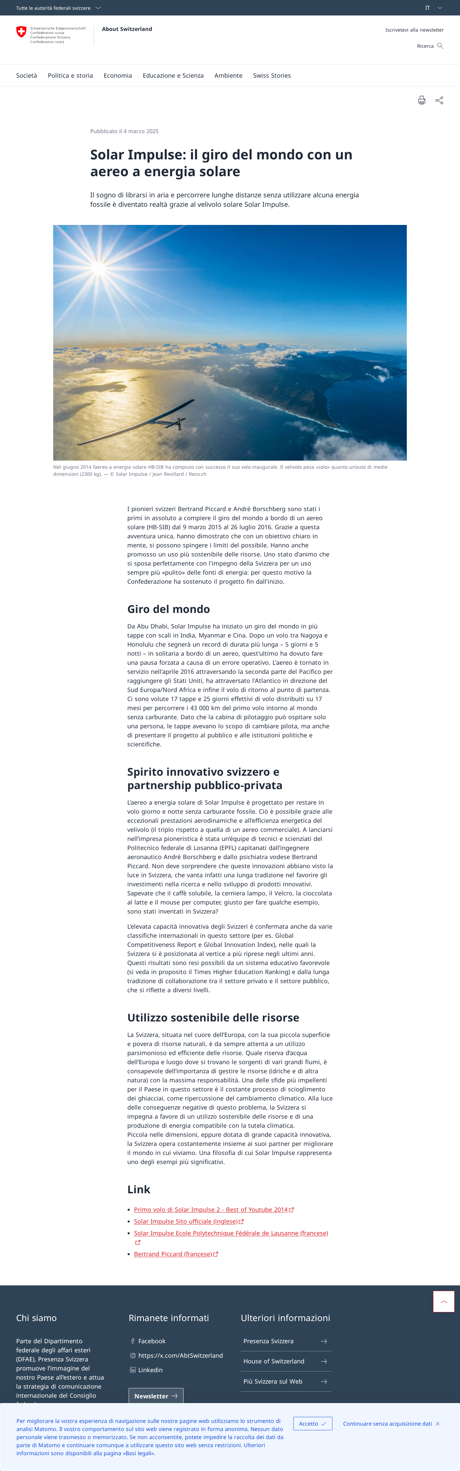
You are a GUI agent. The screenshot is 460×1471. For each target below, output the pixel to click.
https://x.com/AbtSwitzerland (180, 1355)
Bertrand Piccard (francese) (173, 1254)
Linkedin (150, 1370)
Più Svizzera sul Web (272, 1381)
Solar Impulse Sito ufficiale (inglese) (185, 1221)
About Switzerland (127, 29)
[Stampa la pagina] (421, 100)
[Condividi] (439, 100)
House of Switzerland (273, 1361)
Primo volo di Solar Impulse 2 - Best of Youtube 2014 (211, 1209)
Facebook (152, 1341)
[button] (26, 75)
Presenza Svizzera (268, 1341)
